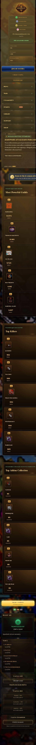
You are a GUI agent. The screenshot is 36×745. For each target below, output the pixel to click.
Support (7, 121)
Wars (6, 93)
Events (13, 107)
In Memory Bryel (11, 661)
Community (9, 100)
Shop (6, 128)
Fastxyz (7, 650)
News (6, 87)
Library (7, 114)
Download (17, 80)
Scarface (8, 644)
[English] (21, 609)
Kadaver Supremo (11, 656)
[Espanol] (18, 609)
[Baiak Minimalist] (21, 8)
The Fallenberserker (12, 667)
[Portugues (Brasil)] (15, 609)
